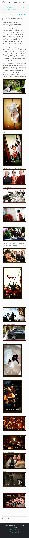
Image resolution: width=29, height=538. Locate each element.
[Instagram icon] (16, 532)
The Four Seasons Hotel (7, 415)
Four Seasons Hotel (15, 379)
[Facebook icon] (10, 532)
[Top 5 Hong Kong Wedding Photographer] (14, 2)
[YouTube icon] (13, 532)
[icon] (19, 532)
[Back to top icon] (27, 536)
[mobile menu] (27, 2)
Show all (23, 15)
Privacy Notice (14, 529)
